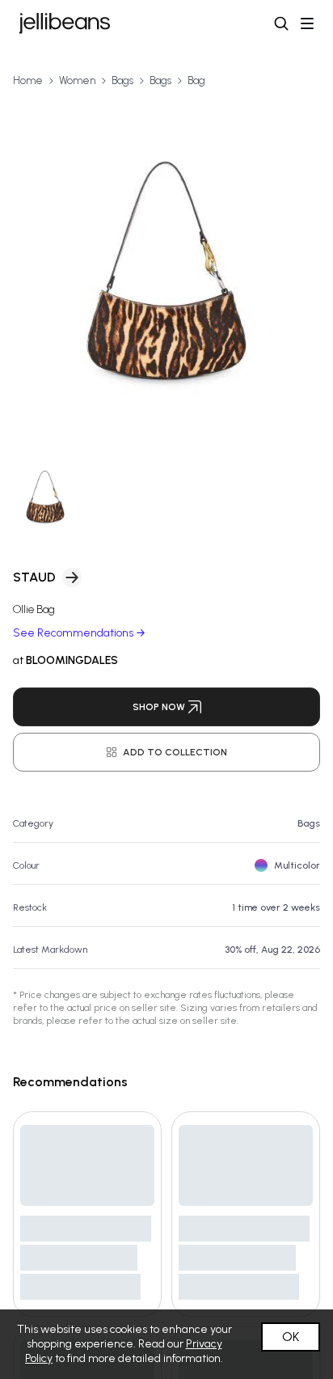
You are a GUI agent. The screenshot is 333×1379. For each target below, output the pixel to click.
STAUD (34, 577)
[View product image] (166, 270)
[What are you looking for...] (281, 23)
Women (77, 80)
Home (28, 80)
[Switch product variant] (45, 496)
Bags (122, 80)
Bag (196, 80)
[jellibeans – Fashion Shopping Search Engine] (64, 23)
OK (290, 1336)
